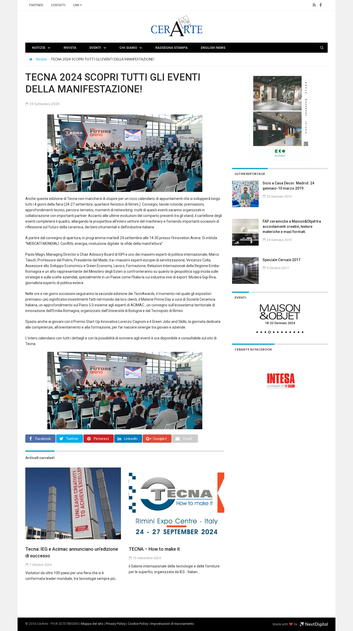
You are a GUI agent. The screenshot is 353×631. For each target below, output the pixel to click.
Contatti (58, 5)
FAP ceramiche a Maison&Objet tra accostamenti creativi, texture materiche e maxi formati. (292, 226)
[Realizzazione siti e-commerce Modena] (313, 624)
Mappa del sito (92, 624)
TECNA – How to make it (154, 549)
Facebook (43, 438)
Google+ (160, 438)
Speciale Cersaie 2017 (281, 260)
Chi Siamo (128, 48)
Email (187, 438)
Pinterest (101, 438)
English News (213, 48)
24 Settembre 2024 (44, 104)
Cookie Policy (138, 624)
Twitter (72, 438)
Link (76, 5)
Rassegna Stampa (171, 48)
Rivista (70, 48)
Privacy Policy (116, 624)
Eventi (95, 48)
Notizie (38, 48)
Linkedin (130, 438)
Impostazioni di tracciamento (172, 624)
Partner (36, 5)
